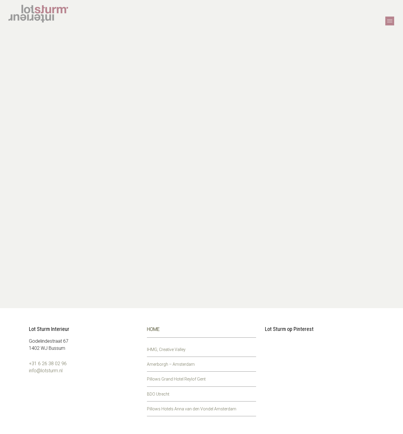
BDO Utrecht (158, 394)
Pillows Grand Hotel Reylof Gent (176, 379)
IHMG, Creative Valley (166, 349)
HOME (153, 329)
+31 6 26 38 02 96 (48, 363)
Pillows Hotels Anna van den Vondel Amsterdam (191, 409)
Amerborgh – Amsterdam (171, 364)
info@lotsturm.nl (46, 370)
